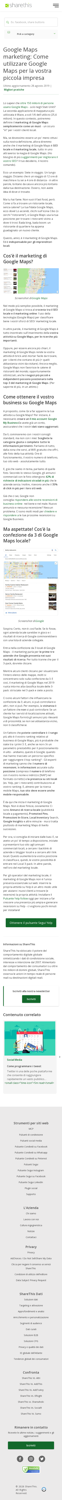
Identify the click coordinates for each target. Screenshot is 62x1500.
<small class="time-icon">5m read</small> (29, 1071)
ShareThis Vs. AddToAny (31, 1389)
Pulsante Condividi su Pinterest (31, 1158)
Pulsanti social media (31, 1140)
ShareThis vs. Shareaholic (31, 1401)
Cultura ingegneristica (31, 1225)
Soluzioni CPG (31, 1341)
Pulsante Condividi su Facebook (31, 1146)
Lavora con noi (31, 1219)
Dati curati (31, 1329)
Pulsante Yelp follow (15, 898)
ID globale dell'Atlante (31, 1352)
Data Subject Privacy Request (31, 1280)
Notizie (31, 1231)
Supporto (31, 1194)
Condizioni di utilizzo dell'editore (31, 1274)
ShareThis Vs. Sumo (31, 1413)
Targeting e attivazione (31, 1305)
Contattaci (31, 1237)
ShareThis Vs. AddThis (31, 1383)
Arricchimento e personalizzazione (31, 1317)
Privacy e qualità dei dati (31, 1347)
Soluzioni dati (31, 1299)
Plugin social (31, 1188)
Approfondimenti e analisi (31, 1311)
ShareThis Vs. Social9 (31, 1407)
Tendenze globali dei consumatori (31, 1358)
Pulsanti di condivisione (31, 1134)
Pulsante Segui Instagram (31, 1170)
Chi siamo (31, 1213)
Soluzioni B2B (31, 1335)
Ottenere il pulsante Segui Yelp (31, 923)
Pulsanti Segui (31, 1164)
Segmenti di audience (31, 1323)
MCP (31, 1128)
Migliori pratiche (14, 89)
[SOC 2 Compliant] (43, 1489)
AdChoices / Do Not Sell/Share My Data (31, 1258)
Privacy (31, 1252)
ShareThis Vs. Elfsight (31, 1395)
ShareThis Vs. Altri (31, 1378)
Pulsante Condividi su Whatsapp (31, 1152)
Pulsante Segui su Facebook (31, 1176)
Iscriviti (31, 999)
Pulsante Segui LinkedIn (31, 1182)
